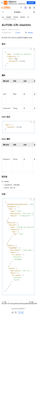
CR (28, 17)
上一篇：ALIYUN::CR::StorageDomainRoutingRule (15, 303)
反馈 (22, 312)
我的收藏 (30, 32)
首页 (3, 17)
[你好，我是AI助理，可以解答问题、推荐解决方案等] (25, 7)
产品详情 (17, 32)
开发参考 (15, 17)
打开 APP (31, 3)
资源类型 (22, 17)
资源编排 (8, 17)
